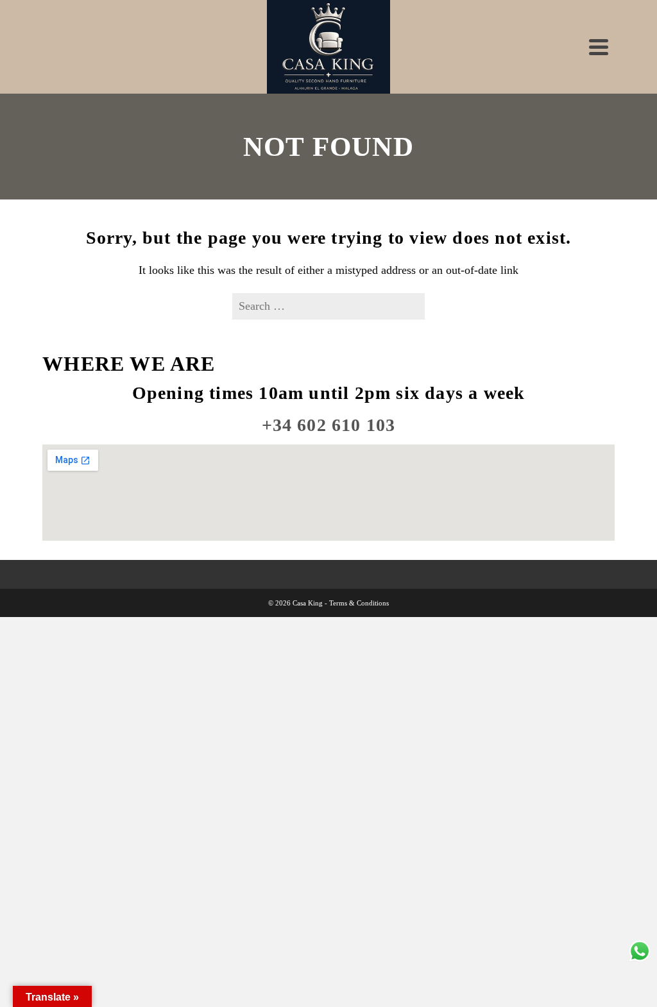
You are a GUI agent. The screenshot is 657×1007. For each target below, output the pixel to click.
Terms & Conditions (359, 603)
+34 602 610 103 (329, 425)
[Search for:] (328, 306)
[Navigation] (599, 47)
